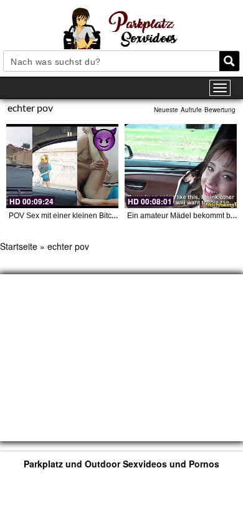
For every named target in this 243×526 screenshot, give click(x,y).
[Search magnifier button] (229, 61)
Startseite (18, 246)
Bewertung (220, 109)
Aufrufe (191, 109)
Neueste (166, 109)
